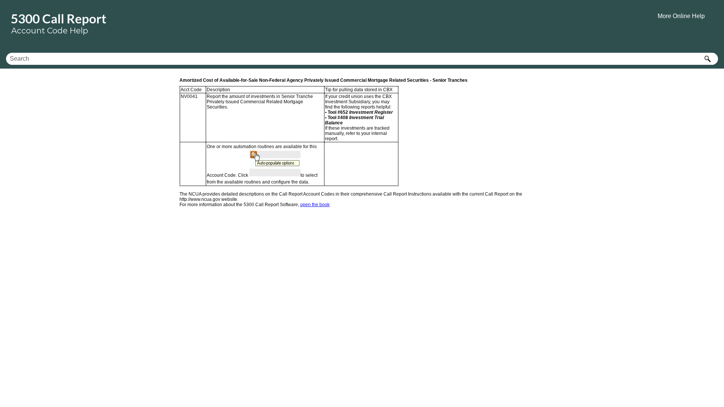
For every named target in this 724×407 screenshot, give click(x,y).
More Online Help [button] (681, 16)
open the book (315, 204)
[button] (707, 59)
